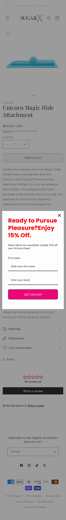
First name (14, 257)
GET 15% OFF (33, 294)
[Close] (59, 215)
